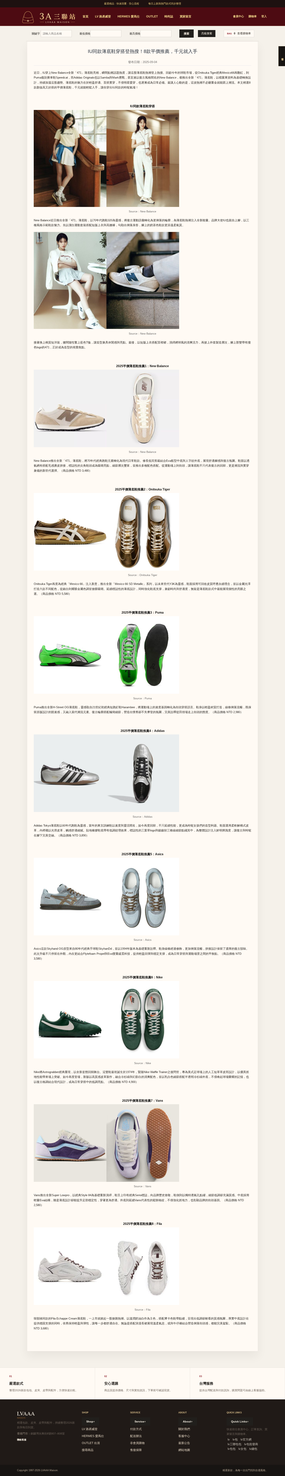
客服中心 (184, 1436)
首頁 (85, 16)
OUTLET (152, 16)
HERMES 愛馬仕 (128, 16)
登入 (264, 16)
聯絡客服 (21, 1439)
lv (229, 1439)
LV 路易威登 (103, 16)
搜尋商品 (87, 1450)
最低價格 (84, 33)
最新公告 (184, 1443)
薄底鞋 (141, 72)
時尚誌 (168, 16)
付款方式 (136, 1429)
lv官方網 (246, 1439)
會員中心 (238, 16)
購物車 (253, 16)
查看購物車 (244, 33)
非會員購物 (137, 1443)
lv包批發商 (251, 1444)
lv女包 (242, 1448)
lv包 (235, 1439)
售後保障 (136, 1450)
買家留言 (185, 16)
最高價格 (135, 33)
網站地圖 (184, 1450)
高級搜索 (206, 33)
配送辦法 (136, 1436)
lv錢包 (253, 1448)
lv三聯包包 (234, 1444)
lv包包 (232, 1448)
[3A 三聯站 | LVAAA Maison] (48, 16)
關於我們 (184, 1429)
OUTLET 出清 (91, 1443)
